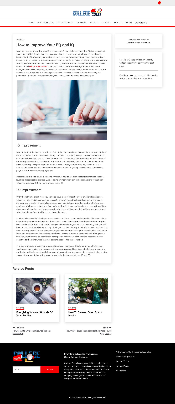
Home (31, 22)
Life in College (65, 22)
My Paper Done (126, 59)
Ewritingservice (126, 75)
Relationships (45, 22)
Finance (106, 22)
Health (118, 22)
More (85, 378)
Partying (82, 22)
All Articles (121, 370)
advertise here (143, 42)
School (94, 22)
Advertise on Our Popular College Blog (133, 352)
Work (129, 22)
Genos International (38, 66)
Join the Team (122, 361)
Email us (130, 42)
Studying (20, 39)
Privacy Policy (122, 366)
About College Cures (125, 356)
